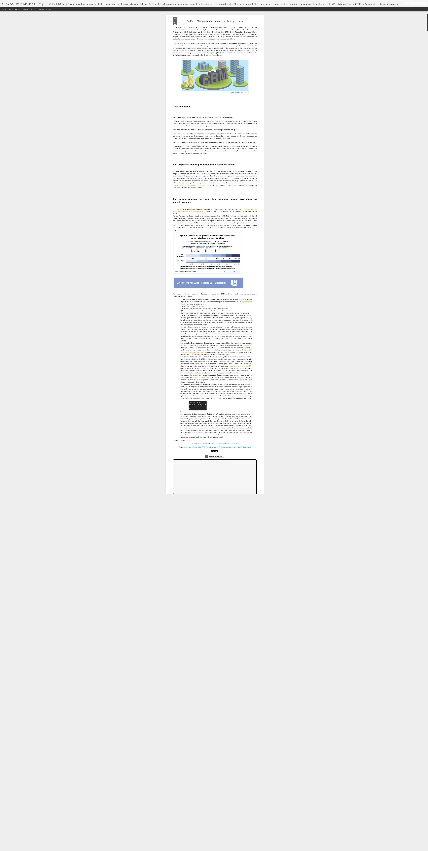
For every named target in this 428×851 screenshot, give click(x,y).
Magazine (18, 9)
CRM (199, 447)
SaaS (240, 447)
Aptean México (191, 447)
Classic (3, 9)
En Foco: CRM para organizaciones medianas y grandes (215, 21)
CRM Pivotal (206, 447)
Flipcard (10, 9)
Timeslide (48, 9)
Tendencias (247, 447)
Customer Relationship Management (224, 447)
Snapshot (40, 9)
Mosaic (25, 9)
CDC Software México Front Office (227, 444)
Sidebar (32, 9)
